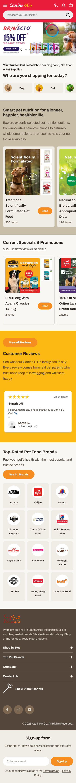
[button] (26, 49)
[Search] (68, 15)
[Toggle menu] (5, 5)
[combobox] (38, 14)
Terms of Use (51, 770)
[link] (46, 156)
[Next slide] (55, 49)
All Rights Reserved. (61, 723)
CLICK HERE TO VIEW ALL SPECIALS (24, 249)
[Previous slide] (21, 49)
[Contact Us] (56, 5)
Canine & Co (39, 723)
